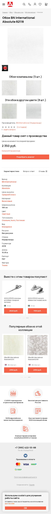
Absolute (6, 188)
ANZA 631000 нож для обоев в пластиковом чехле (37, 299)
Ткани (4, 265)
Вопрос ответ (29, 171)
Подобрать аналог (25, 157)
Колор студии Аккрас (10, 4)
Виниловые (7, 201)
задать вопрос (9, 129)
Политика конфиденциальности (25, 477)
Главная (5, 12)
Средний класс (9, 194)
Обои (11, 12)
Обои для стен (18, 12)
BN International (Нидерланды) (28, 123)
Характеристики (11, 171)
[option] (25, 46)
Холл (13, 220)
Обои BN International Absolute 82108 (35, 358)
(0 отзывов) (22, 127)
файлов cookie (9, 504)
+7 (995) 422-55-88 (25, 447)
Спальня (6, 220)
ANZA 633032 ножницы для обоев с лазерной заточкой (12, 300)
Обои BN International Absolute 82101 (11, 358)
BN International (30, 12)
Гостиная (20, 220)
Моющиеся (7, 227)
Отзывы (43, 171)
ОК (25, 507)
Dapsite (31, 485)
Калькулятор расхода (11, 151)
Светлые (6, 214)
